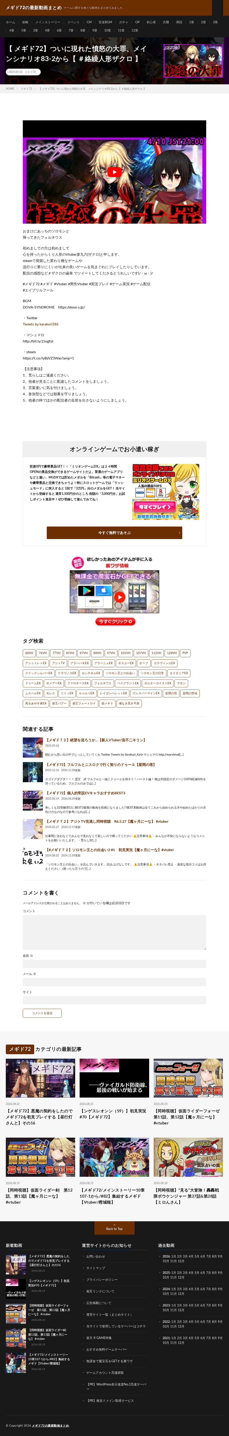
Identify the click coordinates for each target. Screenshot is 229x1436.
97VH (111, 653)
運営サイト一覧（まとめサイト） (109, 1314)
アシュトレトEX (35, 663)
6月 (202, 1256)
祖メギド (107, 703)
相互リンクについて (100, 1291)
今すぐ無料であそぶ (114, 533)
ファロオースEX (77, 683)
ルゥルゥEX (86, 693)
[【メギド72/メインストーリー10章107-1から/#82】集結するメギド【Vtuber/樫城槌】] (16, 1363)
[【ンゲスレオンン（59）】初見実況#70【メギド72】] (16, 1289)
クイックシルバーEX (38, 673)
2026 (166, 1256)
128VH (172, 653)
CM (89, 22)
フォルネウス (103, 683)
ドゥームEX (32, 683)
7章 (71, 30)
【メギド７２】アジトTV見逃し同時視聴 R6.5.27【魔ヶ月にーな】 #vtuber (106, 821)
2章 (203, 22)
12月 (181, 1277)
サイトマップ (95, 1268)
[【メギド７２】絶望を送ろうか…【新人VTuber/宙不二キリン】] (33, 747)
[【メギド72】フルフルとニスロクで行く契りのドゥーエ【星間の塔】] (33, 772)
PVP (185, 653)
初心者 (151, 22)
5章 (23, 30)
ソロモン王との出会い (120, 673)
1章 (191, 22)
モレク (50, 693)
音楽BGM (105, 22)
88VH (97, 653)
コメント (29, 911)
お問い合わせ (95, 1256)
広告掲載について (98, 1303)
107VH (141, 653)
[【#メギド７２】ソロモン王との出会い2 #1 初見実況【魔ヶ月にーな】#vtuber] (33, 857)
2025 (166, 1273)
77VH (56, 653)
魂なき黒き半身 (129, 703)
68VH (29, 653)
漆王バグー (59, 703)
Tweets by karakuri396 (40, 324)
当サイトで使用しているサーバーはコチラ (116, 1326)
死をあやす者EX (35, 703)
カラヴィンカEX (164, 663)
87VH (84, 653)
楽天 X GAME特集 (99, 1338)
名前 (28, 956)
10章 (107, 30)
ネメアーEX (53, 683)
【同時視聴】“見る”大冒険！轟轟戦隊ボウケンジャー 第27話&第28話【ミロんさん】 (186, 1196)
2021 (166, 1338)
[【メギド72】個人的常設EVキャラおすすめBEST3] (33, 800)
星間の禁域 (190, 693)
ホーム (10, 22)
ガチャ (123, 22)
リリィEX (67, 693)
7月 (208, 1256)
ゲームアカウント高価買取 (105, 1372)
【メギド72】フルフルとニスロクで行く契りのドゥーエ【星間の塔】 (101, 765)
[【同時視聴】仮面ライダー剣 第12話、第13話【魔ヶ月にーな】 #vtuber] (16, 1338)
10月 (166, 1277)
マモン (181, 683)
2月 (179, 1256)
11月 (173, 1277)
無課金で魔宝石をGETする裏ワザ (109, 1361)
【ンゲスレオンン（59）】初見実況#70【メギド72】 (113, 1114)
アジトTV (58, 663)
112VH (156, 653)
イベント (73, 22)
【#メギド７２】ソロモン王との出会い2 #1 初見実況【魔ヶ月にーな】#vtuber (109, 850)
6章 (59, 30)
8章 (83, 30)
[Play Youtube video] (114, 171)
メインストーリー (47, 22)
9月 (220, 1273)
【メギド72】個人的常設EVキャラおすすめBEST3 (85, 793)
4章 (11, 30)
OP (137, 22)
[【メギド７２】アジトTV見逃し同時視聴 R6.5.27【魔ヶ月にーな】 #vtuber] (33, 829)
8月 (214, 1256)
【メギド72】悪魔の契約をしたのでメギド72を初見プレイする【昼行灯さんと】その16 (39, 1117)
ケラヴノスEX (67, 673)
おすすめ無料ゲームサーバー (106, 1349)
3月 (185, 1256)
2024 (166, 1289)
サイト (27, 992)
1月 (173, 1256)
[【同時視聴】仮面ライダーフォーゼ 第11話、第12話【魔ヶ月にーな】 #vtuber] (16, 1314)
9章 (94, 30)
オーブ (143, 663)
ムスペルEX (32, 693)
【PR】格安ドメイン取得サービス (110, 1400)
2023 (166, 1305)
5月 (197, 1256)
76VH (43, 653)
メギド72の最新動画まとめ (50, 1425)
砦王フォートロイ (84, 703)
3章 (215, 22)
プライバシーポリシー (102, 1279)
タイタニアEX (179, 673)
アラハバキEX (79, 663)
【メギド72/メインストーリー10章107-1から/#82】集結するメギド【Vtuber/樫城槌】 (112, 1196)
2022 (166, 1321)
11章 (121, 30)
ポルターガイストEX (157, 683)
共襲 (166, 22)
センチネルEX (91, 673)
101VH (125, 653)
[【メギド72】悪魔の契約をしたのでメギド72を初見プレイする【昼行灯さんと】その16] (16, 1264)
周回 (179, 22)
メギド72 (30, 72)
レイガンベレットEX (113, 693)
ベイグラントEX (127, 683)
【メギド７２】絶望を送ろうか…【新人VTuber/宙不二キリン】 (96, 740)
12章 (134, 30)
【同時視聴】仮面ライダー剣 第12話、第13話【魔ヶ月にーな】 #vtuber (39, 1196)
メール (29, 974)
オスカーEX (126, 663)
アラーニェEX (103, 663)
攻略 (25, 22)
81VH (70, 653)
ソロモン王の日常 (152, 673)
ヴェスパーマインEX (146, 693)
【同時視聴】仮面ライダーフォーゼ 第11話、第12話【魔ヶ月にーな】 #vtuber (188, 1117)
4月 (191, 1256)
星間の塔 (171, 693)
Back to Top (114, 1229)
